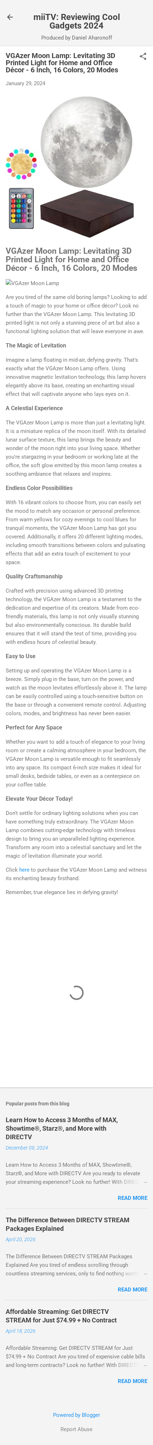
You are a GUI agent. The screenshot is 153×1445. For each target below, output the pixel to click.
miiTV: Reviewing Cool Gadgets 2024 (76, 21)
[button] (143, 57)
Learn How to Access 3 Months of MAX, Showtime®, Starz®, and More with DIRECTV (62, 1128)
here (24, 870)
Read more (132, 1198)
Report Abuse (76, 1429)
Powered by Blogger (76, 1415)
